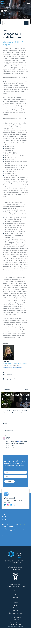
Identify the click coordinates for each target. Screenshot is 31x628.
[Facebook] (14, 505)
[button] (24, 3)
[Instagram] (8, 505)
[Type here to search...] (26, 23)
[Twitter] (11, 505)
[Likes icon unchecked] (7, 448)
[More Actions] (27, 438)
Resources (15, 600)
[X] (17, 613)
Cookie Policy (15, 621)
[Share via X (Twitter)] (7, 379)
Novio (15, 605)
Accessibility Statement (15, 622)
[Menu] (28, 3)
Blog (4, 372)
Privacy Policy (16, 619)
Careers (15, 602)
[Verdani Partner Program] (15, 400)
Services (15, 597)
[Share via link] (14, 379)
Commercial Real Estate (8, 374)
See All (26, 389)
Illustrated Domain (19, 626)
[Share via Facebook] (3, 379)
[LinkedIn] (10, 613)
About (15, 594)
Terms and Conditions (15, 617)
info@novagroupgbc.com (15, 567)
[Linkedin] (5, 505)
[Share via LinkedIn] (10, 379)
